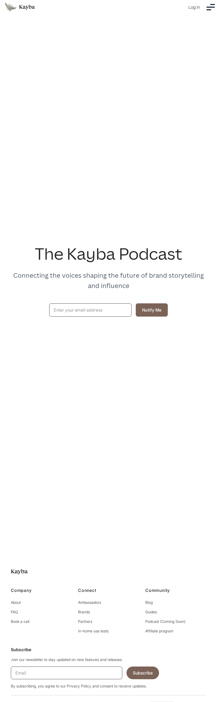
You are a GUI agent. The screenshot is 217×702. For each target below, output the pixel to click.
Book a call (20, 621)
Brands (84, 612)
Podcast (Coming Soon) (165, 621)
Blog (149, 602)
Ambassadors (89, 602)
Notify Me (151, 310)
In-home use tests (93, 631)
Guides (151, 612)
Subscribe (143, 673)
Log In (194, 7)
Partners (85, 621)
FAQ (14, 612)
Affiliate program (159, 631)
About (16, 602)
